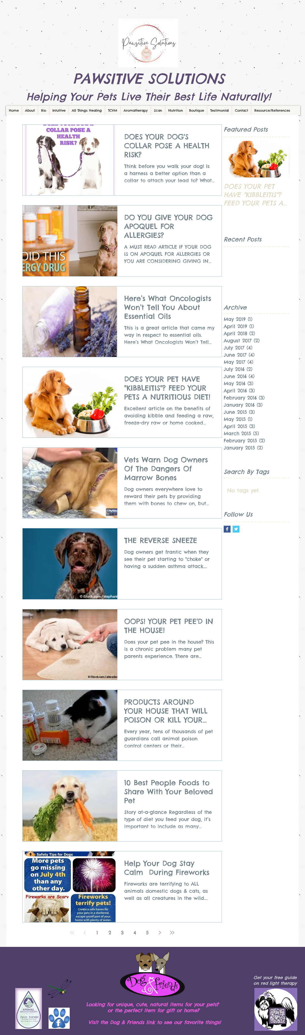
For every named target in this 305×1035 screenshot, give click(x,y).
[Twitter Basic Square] (236, 529)
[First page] (72, 932)
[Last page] (172, 932)
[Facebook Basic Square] (227, 529)
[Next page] (159, 932)
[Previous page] (84, 932)
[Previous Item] (233, 159)
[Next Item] (279, 159)
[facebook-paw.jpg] (59, 1018)
